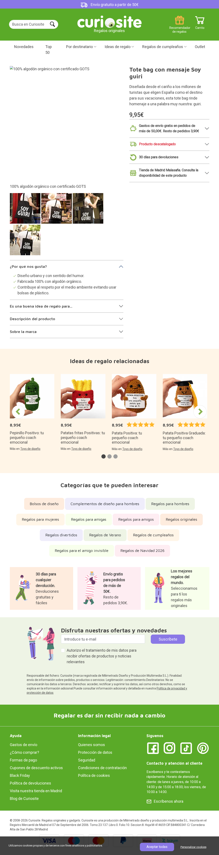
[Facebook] (152, 748)
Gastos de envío (23, 744)
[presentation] (18, 411)
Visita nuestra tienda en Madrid (36, 791)
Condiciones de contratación (102, 768)
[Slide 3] (88, 210)
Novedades (24, 46)
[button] (103, 456)
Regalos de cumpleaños (162, 46)
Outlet (200, 46)
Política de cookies (94, 775)
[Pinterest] (203, 748)
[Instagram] (169, 748)
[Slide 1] (25, 210)
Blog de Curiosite (24, 798)
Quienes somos (91, 744)
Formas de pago (23, 760)
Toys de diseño (30, 448)
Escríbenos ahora (168, 801)
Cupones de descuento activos (36, 768)
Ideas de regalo (117, 46)
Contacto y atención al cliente (174, 763)
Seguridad (86, 760)
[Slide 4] (25, 242)
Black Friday (20, 775)
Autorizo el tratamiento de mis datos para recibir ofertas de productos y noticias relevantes (101, 656)
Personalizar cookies (193, 847)
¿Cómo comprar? (24, 752)
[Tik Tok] (186, 748)
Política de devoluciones (30, 783)
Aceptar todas (156, 847)
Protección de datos (95, 752)
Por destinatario (79, 46)
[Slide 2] (57, 210)
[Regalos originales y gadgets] (109, 21)
